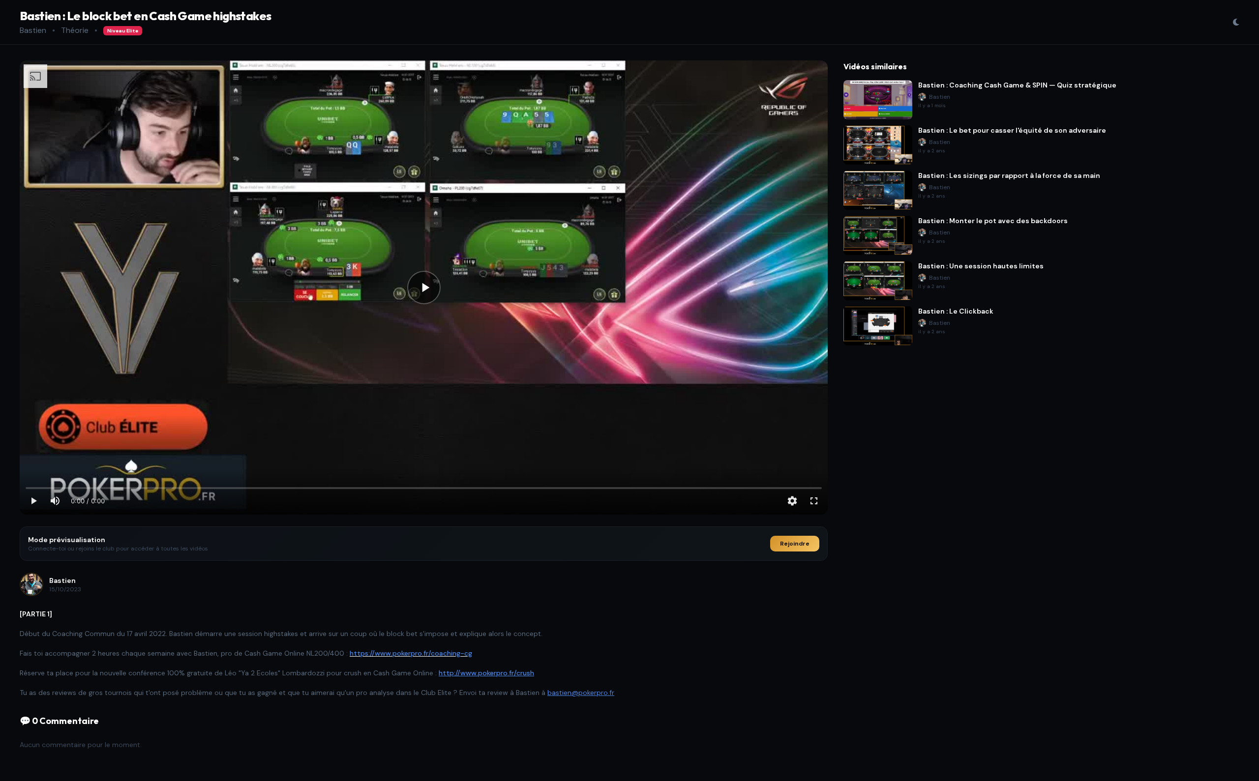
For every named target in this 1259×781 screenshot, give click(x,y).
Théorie (75, 30)
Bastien (33, 30)
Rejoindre (794, 544)
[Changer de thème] (1235, 22)
